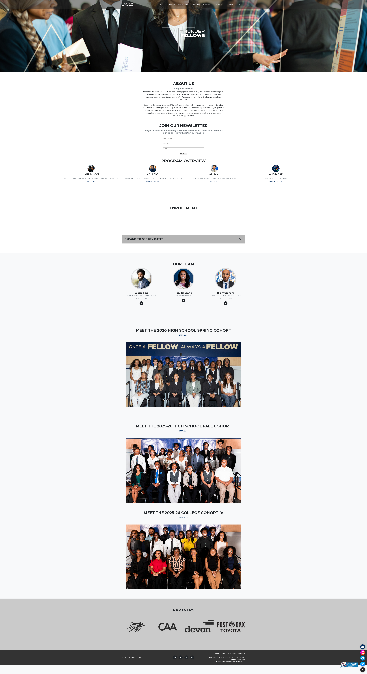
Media (172, 4)
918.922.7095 (240, 659)
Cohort (230, 4)
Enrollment (184, 4)
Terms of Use (231, 653)
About (163, 4)
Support (207, 4)
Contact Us (241, 653)
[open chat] (349, 665)
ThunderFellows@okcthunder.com (233, 661)
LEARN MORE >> (91, 181)
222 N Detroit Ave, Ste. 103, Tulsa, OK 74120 (230, 657)
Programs (219, 4)
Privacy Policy (220, 653)
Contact (241, 4)
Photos (196, 4)
